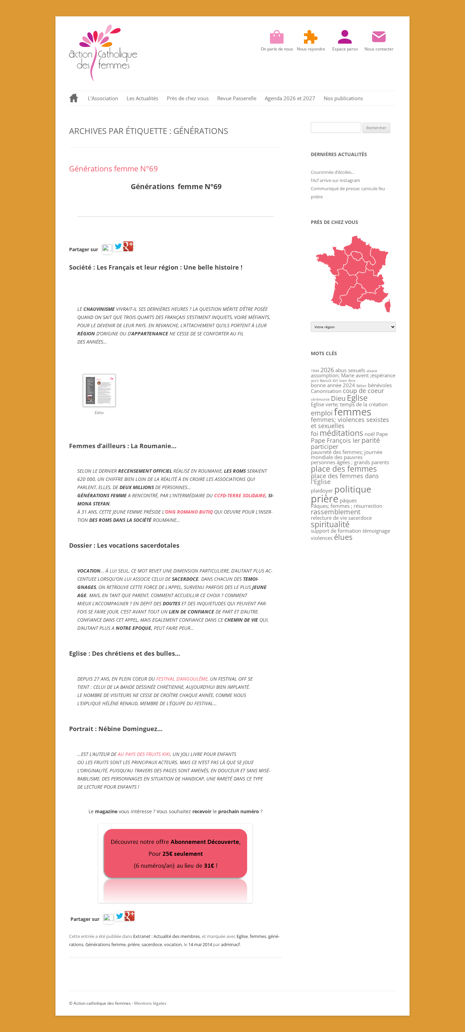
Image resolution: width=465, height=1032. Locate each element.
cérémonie (320, 399)
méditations (341, 432)
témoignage (376, 530)
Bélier (361, 385)
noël (370, 433)
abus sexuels (350, 370)
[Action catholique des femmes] (103, 80)
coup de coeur (363, 390)
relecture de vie (329, 517)
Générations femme (105, 944)
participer (324, 446)
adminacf (230, 944)
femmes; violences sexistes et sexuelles (350, 422)
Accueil (74, 98)
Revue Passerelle (236, 98)
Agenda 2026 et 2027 (290, 98)
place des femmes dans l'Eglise (345, 479)
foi (314, 433)
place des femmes (344, 468)
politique (352, 489)
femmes (258, 936)
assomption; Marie (332, 375)
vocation (173, 944)
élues (343, 537)
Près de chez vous (188, 98)
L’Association (103, 98)
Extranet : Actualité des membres (166, 936)
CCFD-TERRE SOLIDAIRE (240, 495)
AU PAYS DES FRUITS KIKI (144, 754)
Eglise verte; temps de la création (349, 404)
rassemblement (335, 511)
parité (371, 440)
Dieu (338, 398)
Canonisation (326, 391)
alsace (372, 370)
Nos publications (343, 98)
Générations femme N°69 (113, 168)
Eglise (242, 936)
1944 (315, 370)
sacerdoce (152, 944)
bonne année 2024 (333, 385)
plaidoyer (322, 490)
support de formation (336, 530)
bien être (347, 380)
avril (315, 380)
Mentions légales (150, 1003)
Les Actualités (142, 98)
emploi (322, 413)
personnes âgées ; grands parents (350, 462)
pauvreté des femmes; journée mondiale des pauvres (346, 454)
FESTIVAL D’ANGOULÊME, (182, 679)
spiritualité (330, 524)
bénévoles (380, 385)
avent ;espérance (375, 375)
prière (134, 944)
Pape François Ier (335, 440)
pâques (348, 500)
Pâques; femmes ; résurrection (346, 505)
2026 (327, 370)
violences (322, 537)
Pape (382, 433)
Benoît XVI (329, 380)
